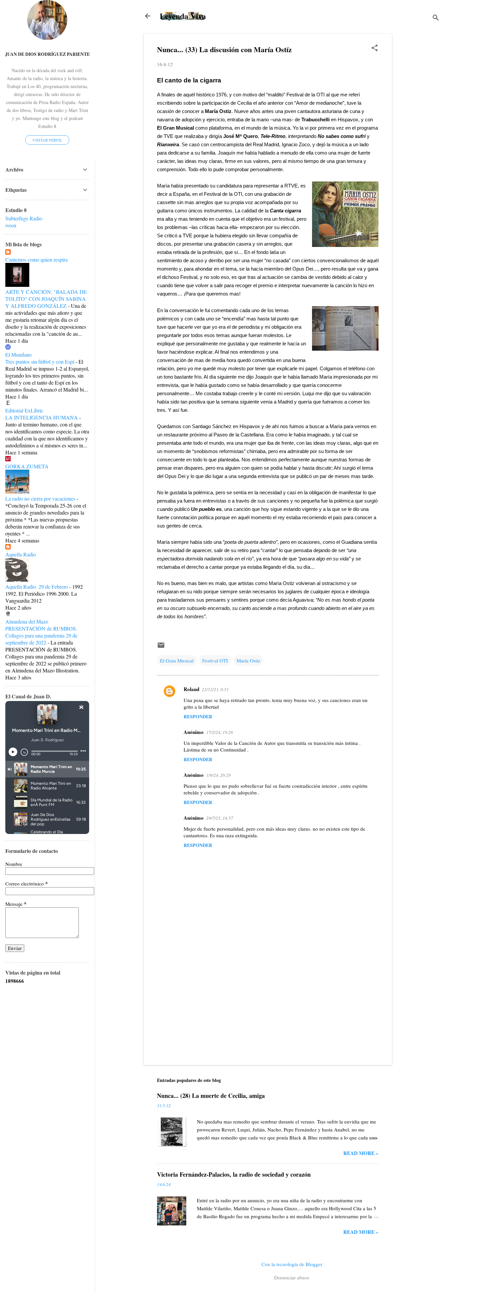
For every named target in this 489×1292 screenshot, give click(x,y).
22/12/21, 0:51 (215, 689)
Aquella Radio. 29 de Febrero (36, 586)
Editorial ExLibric (24, 410)
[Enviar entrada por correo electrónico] (161, 647)
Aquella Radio (20, 554)
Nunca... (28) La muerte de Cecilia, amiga (211, 1095)
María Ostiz (248, 660)
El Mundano (18, 354)
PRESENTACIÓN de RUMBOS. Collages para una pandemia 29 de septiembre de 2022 (41, 635)
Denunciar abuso (291, 1277)
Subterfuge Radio (23, 218)
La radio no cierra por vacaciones (40, 498)
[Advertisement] (418, 133)
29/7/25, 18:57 (219, 818)
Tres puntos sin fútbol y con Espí (39, 361)
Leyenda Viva (183, 16)
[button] (375, 48)
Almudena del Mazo (26, 621)
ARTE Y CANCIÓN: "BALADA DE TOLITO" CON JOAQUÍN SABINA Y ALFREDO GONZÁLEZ (46, 298)
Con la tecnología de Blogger (291, 1264)
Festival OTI (215, 660)
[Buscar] (436, 18)
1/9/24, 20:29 (218, 775)
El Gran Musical (177, 660)
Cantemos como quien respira (36, 259)
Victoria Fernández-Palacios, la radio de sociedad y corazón (234, 1174)
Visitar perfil (47, 140)
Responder (198, 716)
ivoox (11, 225)
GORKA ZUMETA (27, 466)
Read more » (361, 1153)
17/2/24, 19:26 (219, 732)
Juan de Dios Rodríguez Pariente (47, 54)
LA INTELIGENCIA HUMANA (41, 417)
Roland (191, 689)
